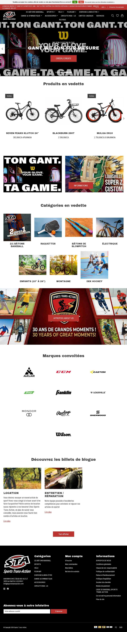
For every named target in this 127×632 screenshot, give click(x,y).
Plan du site (100, 599)
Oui (75, 2)
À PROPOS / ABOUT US (64, 318)
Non (81, 2)
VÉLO (36, 568)
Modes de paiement (103, 586)
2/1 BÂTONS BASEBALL (35, 12)
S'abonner (58, 611)
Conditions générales (103, 564)
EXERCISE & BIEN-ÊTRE (43, 575)
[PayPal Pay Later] (104, 627)
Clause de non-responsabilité (106, 568)
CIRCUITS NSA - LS (68, 15)
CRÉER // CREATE (63, 58)
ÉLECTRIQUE (110, 244)
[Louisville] (97, 393)
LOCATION (11, 493)
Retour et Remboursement (105, 575)
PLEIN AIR (37, 571)
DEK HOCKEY (94, 281)
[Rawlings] (63, 413)
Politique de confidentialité (105, 571)
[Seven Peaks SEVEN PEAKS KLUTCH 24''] (22, 111)
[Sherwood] (97, 413)
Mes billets (69, 568)
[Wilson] (63, 434)
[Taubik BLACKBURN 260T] (63, 111)
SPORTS (37, 564)
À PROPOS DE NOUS (103, 560)
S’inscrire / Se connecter (116, 7)
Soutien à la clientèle (103, 582)
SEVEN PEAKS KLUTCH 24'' (22, 133)
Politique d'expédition (103, 578)
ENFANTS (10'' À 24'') (32, 281)
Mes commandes (71, 564)
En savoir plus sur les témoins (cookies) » (99, 2)
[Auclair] (29, 372)
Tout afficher (63, 534)
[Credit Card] (95, 627)
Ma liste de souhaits (72, 571)
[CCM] (63, 372)
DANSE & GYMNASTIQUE (43, 578)
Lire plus (6, 521)
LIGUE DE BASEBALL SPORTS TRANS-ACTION (106, 590)
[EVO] (29, 393)
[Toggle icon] (112, 15)
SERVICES (100, 15)
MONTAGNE (63, 281)
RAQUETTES (48, 244)
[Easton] (97, 372)
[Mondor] (29, 413)
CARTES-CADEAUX (86, 15)
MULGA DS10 (105, 133)
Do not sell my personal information (108, 596)
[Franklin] (63, 393)
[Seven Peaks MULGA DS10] (105, 111)
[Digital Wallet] (109, 627)
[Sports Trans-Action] (9, 15)
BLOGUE (62, 19)
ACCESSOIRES (39, 582)
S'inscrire (68, 560)
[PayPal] (99, 627)
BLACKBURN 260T (64, 133)
